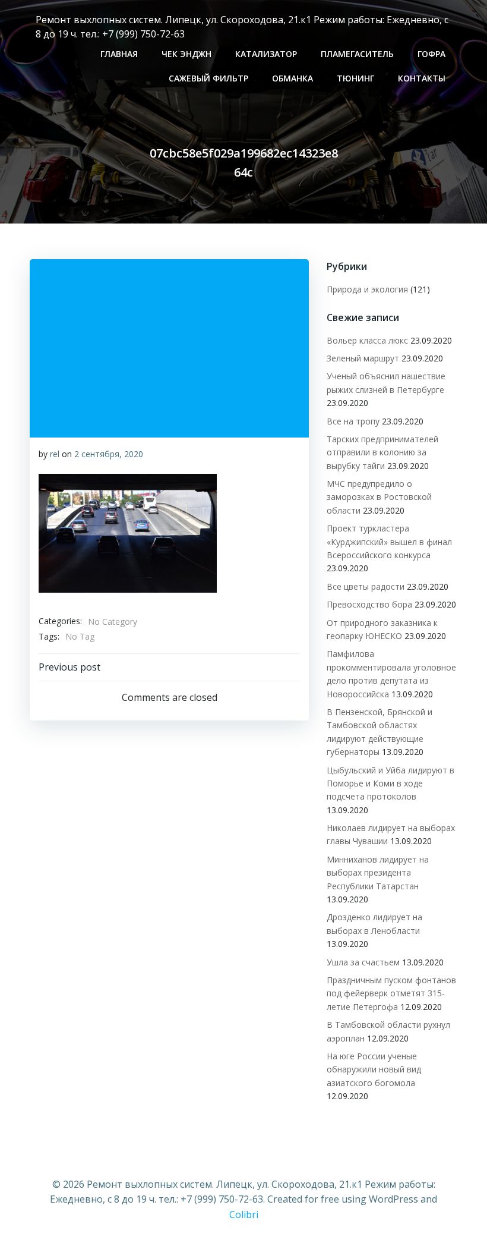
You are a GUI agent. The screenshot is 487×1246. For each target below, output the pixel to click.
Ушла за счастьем (363, 962)
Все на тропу (353, 421)
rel (54, 454)
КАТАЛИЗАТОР (266, 53)
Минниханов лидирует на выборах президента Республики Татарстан (378, 873)
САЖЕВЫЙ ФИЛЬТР (208, 78)
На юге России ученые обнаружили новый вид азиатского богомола (374, 1069)
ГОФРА (431, 53)
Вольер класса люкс (367, 340)
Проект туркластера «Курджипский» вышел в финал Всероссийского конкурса (389, 542)
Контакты (421, 78)
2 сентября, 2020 (108, 454)
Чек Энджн (186, 53)
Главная (119, 53)
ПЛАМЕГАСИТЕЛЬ (357, 53)
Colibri (243, 1214)
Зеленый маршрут (363, 358)
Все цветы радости (365, 586)
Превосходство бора (369, 604)
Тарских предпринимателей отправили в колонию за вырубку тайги (382, 452)
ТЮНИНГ (355, 78)
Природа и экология (367, 289)
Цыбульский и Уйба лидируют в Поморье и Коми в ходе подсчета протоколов (390, 783)
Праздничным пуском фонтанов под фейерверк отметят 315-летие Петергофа (391, 993)
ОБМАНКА (292, 78)
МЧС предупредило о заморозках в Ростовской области (379, 497)
